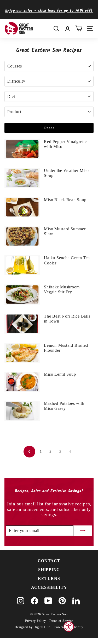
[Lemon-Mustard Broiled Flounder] (22, 353)
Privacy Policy (35, 621)
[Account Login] (67, 28)
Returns (49, 578)
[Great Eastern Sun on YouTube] (48, 601)
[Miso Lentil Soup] (22, 382)
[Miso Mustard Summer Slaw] (22, 236)
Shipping (49, 569)
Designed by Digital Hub (32, 627)
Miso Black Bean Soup (65, 199)
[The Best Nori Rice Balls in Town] (22, 324)
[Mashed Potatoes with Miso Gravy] (22, 411)
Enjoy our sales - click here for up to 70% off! (49, 11)
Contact (49, 561)
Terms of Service (61, 621)
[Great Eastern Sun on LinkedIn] (76, 601)
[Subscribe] (82, 530)
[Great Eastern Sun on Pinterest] (62, 601)
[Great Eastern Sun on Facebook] (34, 601)
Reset (49, 128)
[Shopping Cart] (79, 28)
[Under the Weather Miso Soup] (22, 178)
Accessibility (49, 587)
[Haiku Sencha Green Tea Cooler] (22, 265)
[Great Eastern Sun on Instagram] (21, 601)
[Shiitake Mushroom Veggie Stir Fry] (22, 294)
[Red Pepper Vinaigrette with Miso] (22, 149)
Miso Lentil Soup (60, 374)
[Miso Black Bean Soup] (22, 207)
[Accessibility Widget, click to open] (69, 626)
